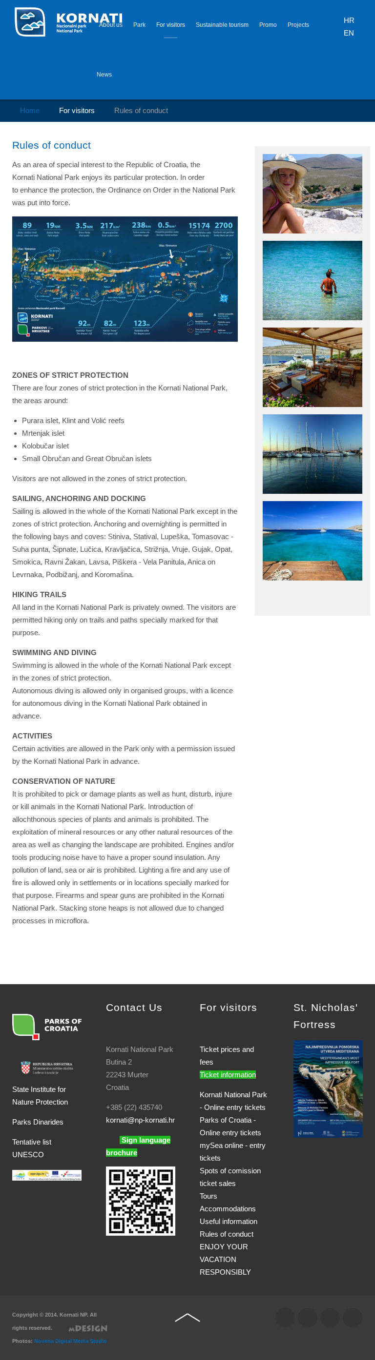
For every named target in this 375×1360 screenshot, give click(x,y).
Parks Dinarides (37, 1122)
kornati (140, 1120)
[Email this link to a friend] (235, 164)
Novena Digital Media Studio (70, 1341)
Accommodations (228, 1209)
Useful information (228, 1221)
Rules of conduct (51, 145)
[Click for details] (328, 1088)
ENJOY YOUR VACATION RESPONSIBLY (225, 1259)
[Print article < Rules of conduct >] (223, 164)
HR (349, 20)
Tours (208, 1196)
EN (349, 33)
